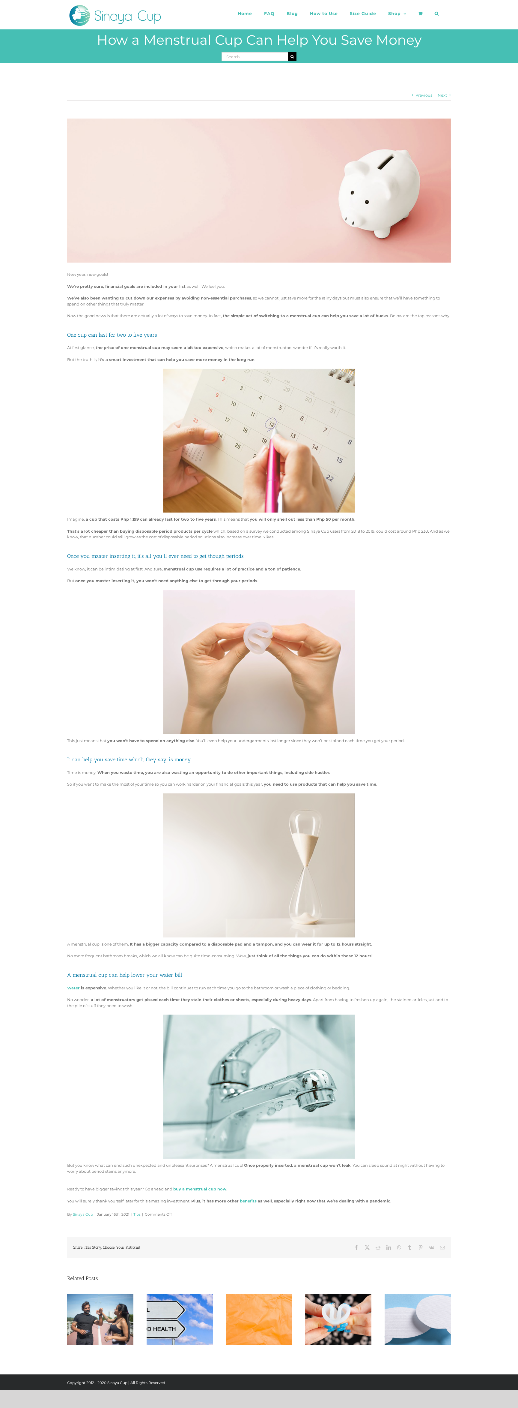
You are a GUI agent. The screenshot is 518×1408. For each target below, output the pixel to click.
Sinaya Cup (83, 1214)
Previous (423, 95)
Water (73, 987)
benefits (248, 1201)
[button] (437, 13)
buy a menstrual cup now (199, 1189)
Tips (137, 1214)
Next (442, 95)
